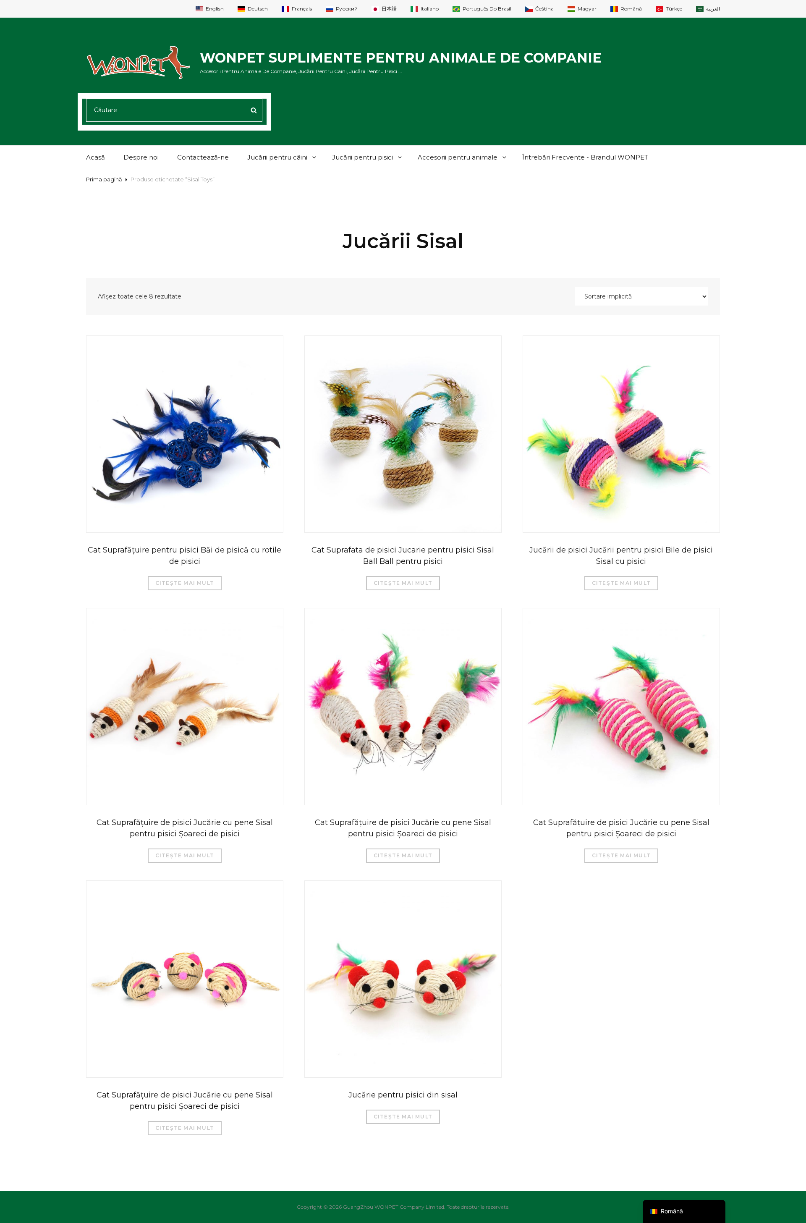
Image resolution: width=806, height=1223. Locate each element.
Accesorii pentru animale (457, 157)
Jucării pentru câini (277, 157)
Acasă (95, 157)
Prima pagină (104, 179)
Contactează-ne (203, 157)
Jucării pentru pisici (362, 157)
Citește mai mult (184, 583)
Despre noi (141, 157)
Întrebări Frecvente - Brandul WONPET (585, 157)
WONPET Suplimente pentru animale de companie (401, 58)
